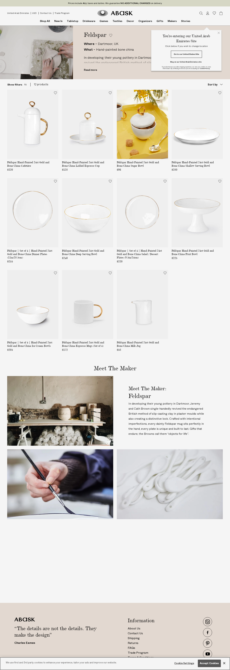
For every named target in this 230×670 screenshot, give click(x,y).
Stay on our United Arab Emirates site (186, 62)
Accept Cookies (209, 663)
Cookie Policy (205, 68)
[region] (115, 663)
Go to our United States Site (186, 54)
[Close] (224, 663)
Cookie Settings (184, 663)
